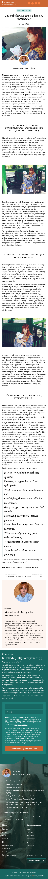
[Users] (39, 3)
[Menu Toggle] (45, 3)
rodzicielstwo (24, 10)
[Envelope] (29, 3)
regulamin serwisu (14, 743)
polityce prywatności (20, 725)
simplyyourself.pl (39, 876)
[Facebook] (36, 3)
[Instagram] (32, 3)
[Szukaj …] (24, 3)
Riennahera (8, 2)
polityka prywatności (34, 740)
